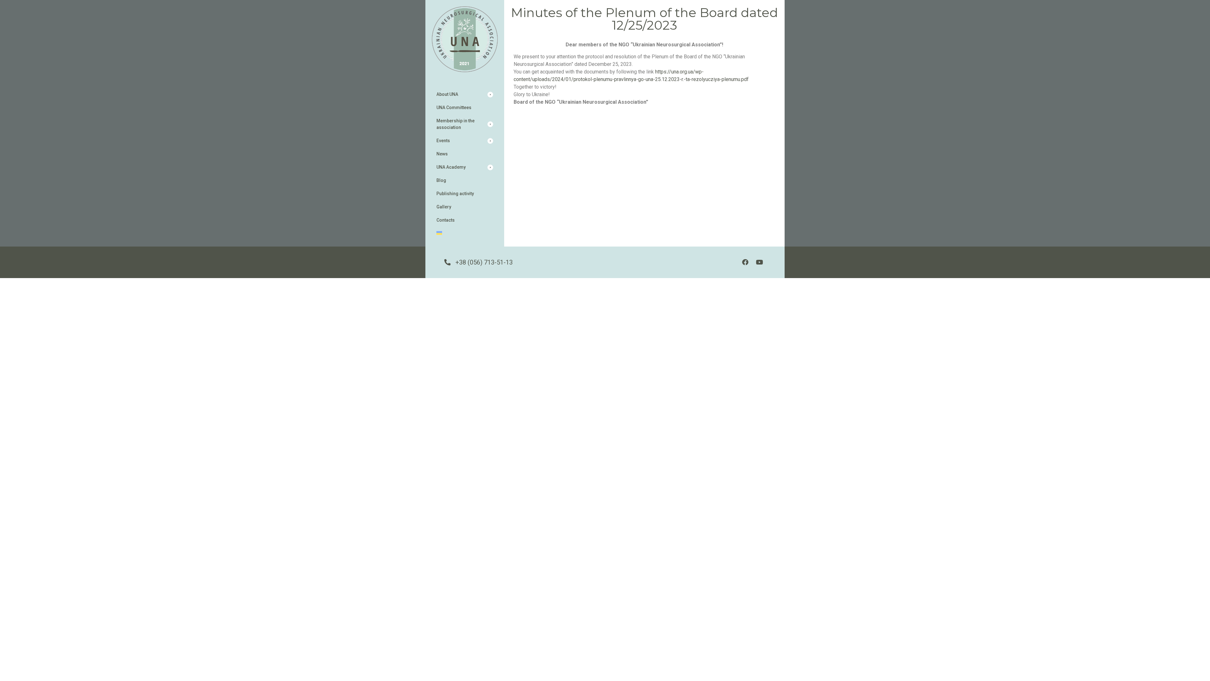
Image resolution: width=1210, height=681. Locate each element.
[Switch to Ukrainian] (465, 233)
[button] (465, 94)
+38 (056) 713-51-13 (484, 262)
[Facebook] (745, 262)
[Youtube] (759, 262)
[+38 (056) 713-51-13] (447, 262)
